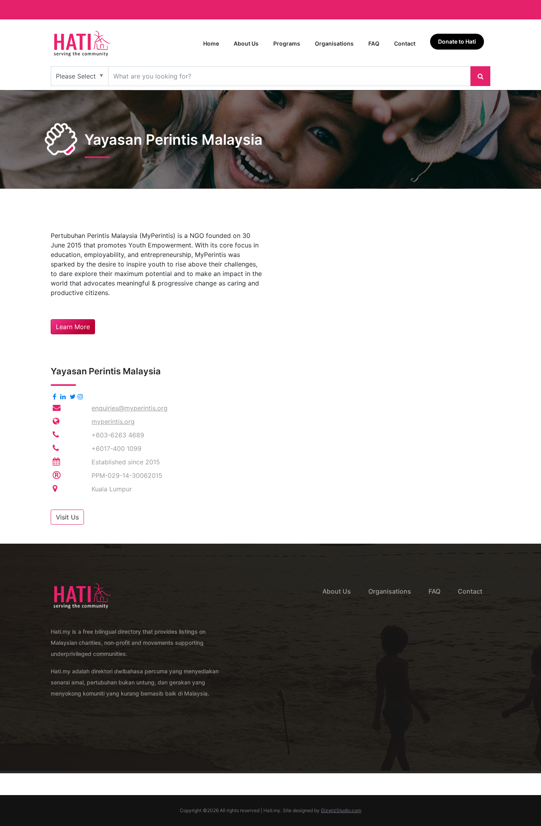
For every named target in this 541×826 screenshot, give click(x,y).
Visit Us (67, 517)
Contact (404, 43)
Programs (286, 43)
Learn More (73, 327)
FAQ (373, 43)
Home (211, 43)
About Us (246, 43)
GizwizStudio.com (341, 810)
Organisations (334, 43)
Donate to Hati (457, 41)
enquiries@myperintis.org (129, 408)
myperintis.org (113, 421)
